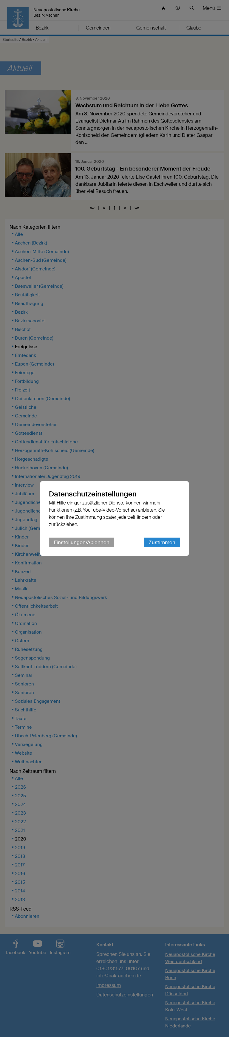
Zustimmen (161, 542)
